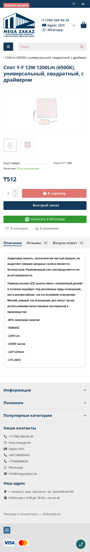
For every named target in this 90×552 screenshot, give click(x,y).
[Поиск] (81, 47)
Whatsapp (55, 30)
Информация (17, 390)
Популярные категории (27, 415)
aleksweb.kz (51, 514)
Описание (12, 242)
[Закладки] (73, 3)
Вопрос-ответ (67, 242)
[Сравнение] (83, 3)
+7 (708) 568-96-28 (55, 20)
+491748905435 (19, 455)
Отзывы (36, 242)
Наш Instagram (20, 442)
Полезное (13, 402)
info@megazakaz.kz (23, 474)
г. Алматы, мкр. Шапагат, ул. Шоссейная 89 (41, 491)
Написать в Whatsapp (47, 219)
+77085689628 (18, 461)
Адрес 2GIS (56, 25)
